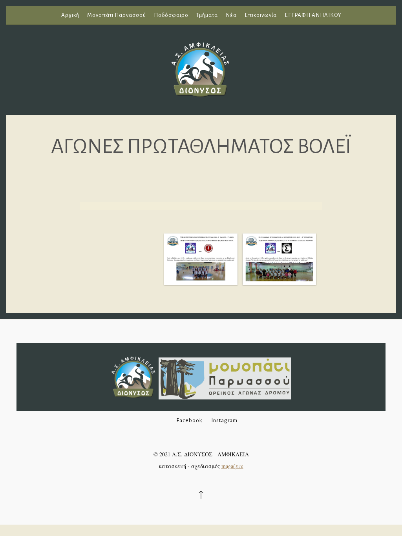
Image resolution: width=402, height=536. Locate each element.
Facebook (189, 420)
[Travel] (200, 68)
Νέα (231, 15)
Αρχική (70, 15)
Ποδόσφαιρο (171, 15)
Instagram (224, 420)
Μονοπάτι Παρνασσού (116, 15)
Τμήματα (207, 15)
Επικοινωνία (261, 15)
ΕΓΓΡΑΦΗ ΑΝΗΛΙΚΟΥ (313, 15)
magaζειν (232, 466)
